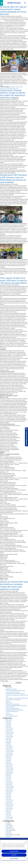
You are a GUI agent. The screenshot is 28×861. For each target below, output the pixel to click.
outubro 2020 (9, 818)
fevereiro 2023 (9, 783)
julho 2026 (8, 721)
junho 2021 (8, 812)
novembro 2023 (9, 769)
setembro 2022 (9, 790)
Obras (7, 831)
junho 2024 (8, 759)
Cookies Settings (14, 858)
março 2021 (9, 815)
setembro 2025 (9, 736)
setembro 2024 (9, 754)
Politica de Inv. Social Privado (12, 704)
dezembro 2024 (10, 750)
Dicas (7, 824)
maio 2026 (8, 724)
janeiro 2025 (9, 748)
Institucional (9, 828)
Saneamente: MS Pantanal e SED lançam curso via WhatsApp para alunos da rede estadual (13, 179)
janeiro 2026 (9, 730)
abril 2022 (8, 798)
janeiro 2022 (9, 802)
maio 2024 (8, 760)
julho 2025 (8, 739)
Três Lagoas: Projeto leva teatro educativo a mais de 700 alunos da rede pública (13, 280)
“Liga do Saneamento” (17, 26)
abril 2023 (8, 780)
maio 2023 (8, 778)
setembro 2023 (9, 772)
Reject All (14, 854)
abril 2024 (8, 762)
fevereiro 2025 (9, 747)
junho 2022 (8, 795)
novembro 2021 (9, 805)
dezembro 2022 (10, 786)
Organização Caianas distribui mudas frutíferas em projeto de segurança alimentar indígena (12, 94)
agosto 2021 (9, 809)
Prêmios (8, 833)
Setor (7, 836)
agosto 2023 (9, 774)
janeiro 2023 (9, 784)
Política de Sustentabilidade (12, 708)
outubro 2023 (9, 771)
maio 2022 (8, 796)
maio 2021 (8, 814)
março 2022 (9, 799)
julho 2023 (8, 775)
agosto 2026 (9, 720)
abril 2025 (8, 744)
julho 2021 (8, 811)
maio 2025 (8, 742)
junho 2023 (8, 777)
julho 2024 (8, 757)
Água (7, 822)
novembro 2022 (9, 787)
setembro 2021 (9, 808)
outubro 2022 (9, 789)
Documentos (9, 687)
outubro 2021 (9, 806)
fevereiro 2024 (9, 765)
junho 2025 (8, 741)
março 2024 (9, 763)
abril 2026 (8, 726)
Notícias (8, 701)
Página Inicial (9, 702)
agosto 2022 (9, 792)
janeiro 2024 (9, 766)
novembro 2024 (9, 751)
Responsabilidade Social (11, 716)
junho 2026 (8, 723)
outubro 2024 (9, 753)
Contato (8, 713)
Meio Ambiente (9, 830)
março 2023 (9, 781)
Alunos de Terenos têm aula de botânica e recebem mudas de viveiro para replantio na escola (14, 585)
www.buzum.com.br (17, 412)
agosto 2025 (9, 738)
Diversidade (8, 825)
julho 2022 (8, 793)
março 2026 (9, 727)
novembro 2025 (9, 733)
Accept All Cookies (14, 851)
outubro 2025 (9, 735)
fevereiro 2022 (9, 800)
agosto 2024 (9, 756)
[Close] (25, 841)
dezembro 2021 (10, 803)
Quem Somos (9, 714)
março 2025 (9, 745)
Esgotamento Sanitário (11, 689)
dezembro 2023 (10, 768)
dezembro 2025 (10, 732)
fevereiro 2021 (9, 817)
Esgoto (7, 827)
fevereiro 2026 (9, 729)
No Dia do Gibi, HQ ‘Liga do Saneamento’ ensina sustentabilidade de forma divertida (13, 11)
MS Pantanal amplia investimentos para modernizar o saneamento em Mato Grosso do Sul (17, 695)
